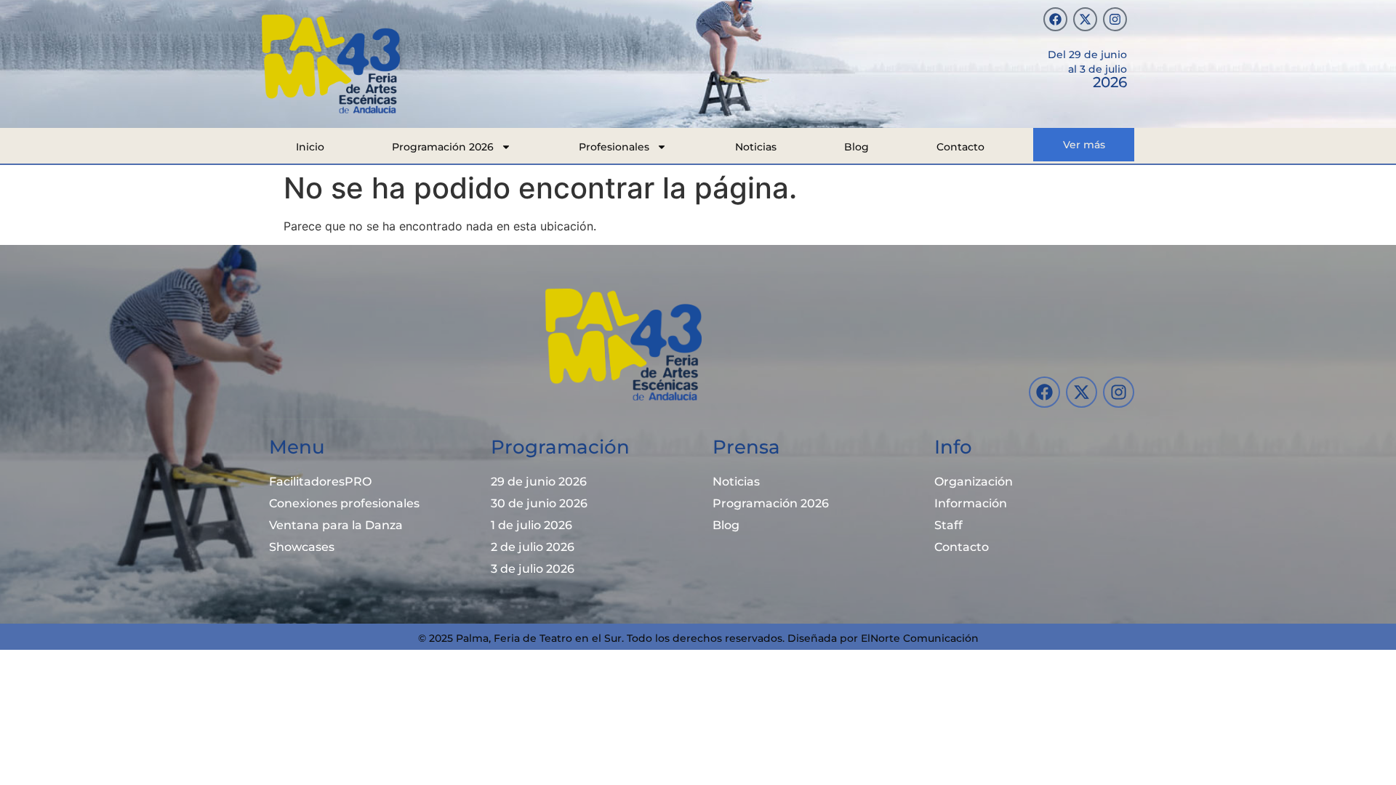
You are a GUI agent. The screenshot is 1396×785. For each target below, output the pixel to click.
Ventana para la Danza (336, 525)
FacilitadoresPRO (320, 481)
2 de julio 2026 (532, 547)
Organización (973, 481)
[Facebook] (1055, 19)
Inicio (310, 146)
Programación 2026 (443, 146)
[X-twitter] (1085, 19)
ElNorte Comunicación (920, 638)
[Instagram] (1115, 19)
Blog (856, 146)
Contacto (960, 146)
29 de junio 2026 (539, 481)
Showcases (301, 547)
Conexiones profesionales (344, 503)
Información (970, 503)
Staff (948, 525)
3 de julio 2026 (532, 569)
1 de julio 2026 (531, 525)
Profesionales (614, 146)
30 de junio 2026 (539, 503)
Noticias (756, 146)
